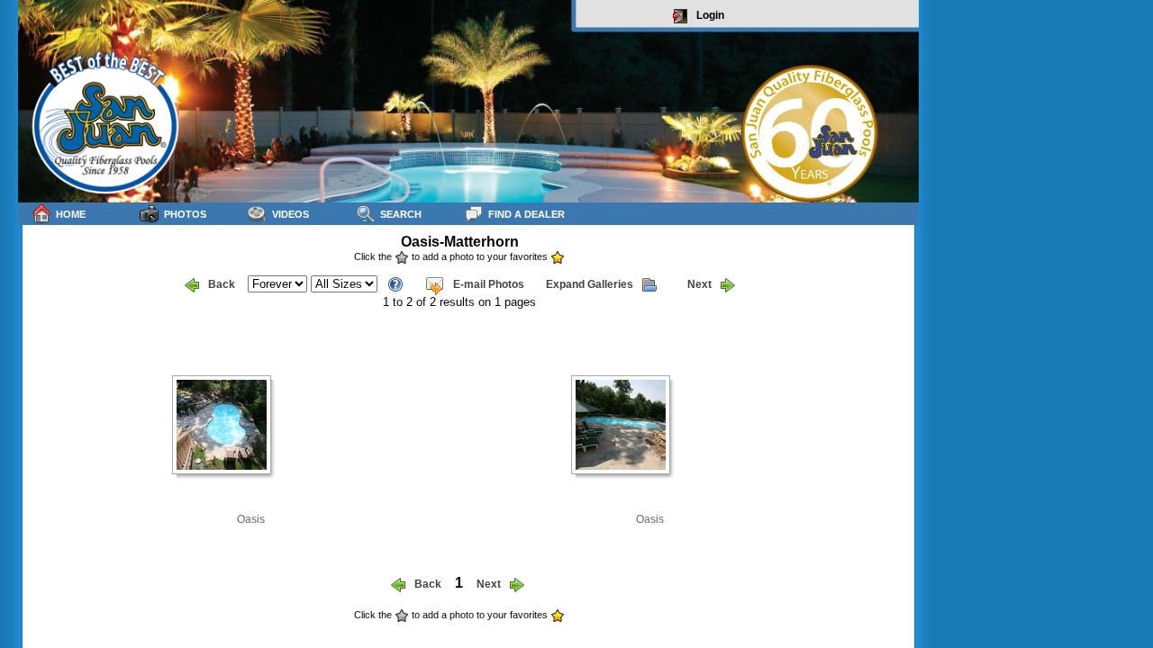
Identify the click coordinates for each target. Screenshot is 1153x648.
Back (221, 284)
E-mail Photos (488, 284)
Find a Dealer (526, 214)
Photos (185, 214)
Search (401, 214)
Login (710, 15)
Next (699, 284)
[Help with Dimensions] (395, 283)
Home (71, 214)
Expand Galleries (589, 284)
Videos (290, 214)
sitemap (897, 627)
